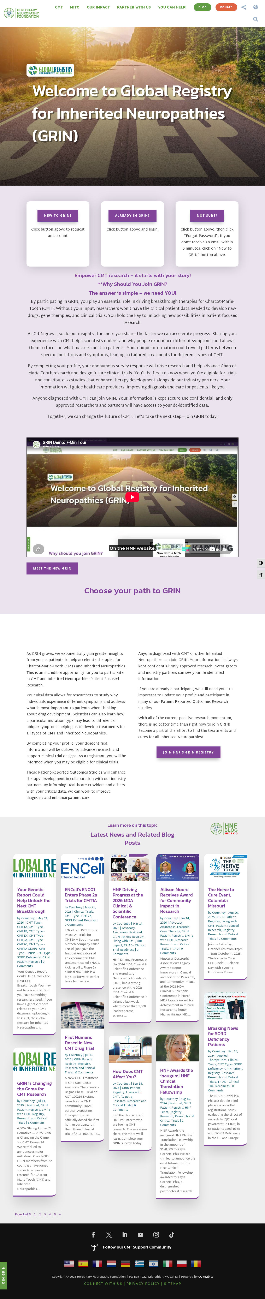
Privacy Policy (143, 1284)
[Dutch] (111, 1265)
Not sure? (207, 215)
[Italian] (168, 1265)
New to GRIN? (58, 215)
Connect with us (103, 1284)
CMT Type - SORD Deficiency (34, 955)
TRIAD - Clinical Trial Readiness (129, 948)
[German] (125, 1265)
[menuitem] (59, 7)
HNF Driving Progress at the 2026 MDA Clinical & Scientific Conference (128, 903)
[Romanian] (196, 1265)
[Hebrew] (154, 1265)
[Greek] (139, 1265)
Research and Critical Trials (32, 1121)
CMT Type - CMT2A (78, 916)
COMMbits (205, 1277)
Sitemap (172, 1284)
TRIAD (174, 949)
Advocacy (128, 928)
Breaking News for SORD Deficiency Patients (223, 1036)
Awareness (120, 932)
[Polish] (182, 1265)
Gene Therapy (170, 931)
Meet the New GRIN (52, 568)
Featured (32, 1105)
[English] (69, 1265)
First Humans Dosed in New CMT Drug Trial (79, 1043)
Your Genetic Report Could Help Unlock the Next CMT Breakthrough (34, 900)
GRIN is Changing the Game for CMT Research (34, 1089)
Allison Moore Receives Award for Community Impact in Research (176, 900)
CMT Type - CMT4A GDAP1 (31, 947)
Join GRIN (3, 1275)
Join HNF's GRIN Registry (188, 752)
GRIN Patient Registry (33, 960)
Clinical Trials (83, 911)
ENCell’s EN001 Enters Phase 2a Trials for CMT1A (81, 895)
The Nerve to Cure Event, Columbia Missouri (221, 897)
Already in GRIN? (132, 215)
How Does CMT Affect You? (128, 1074)
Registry (38, 1114)
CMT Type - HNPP (31, 951)
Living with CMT (124, 941)
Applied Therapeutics (218, 1058)
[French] (97, 1265)
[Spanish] (83, 1265)
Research (119, 1101)
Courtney (28, 918)
